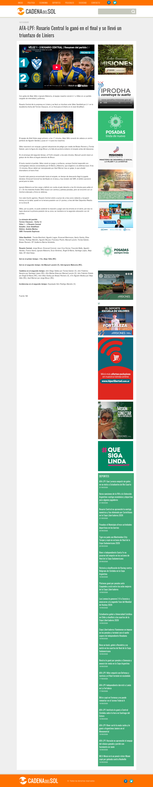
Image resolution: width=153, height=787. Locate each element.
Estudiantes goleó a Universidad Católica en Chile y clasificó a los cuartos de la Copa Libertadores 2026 (115, 617)
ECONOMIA (43, 2)
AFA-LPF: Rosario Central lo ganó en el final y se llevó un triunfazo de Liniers (70, 31)
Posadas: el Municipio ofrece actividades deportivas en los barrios (115, 526)
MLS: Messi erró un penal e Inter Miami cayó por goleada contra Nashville (114, 757)
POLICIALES (69, 2)
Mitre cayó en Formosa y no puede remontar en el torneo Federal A (112, 699)
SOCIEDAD (83, 2)
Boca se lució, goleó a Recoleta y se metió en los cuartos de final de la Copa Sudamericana (115, 648)
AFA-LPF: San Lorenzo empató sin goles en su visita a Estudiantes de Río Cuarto (115, 483)
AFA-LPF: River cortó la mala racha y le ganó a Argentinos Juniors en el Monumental (114, 728)
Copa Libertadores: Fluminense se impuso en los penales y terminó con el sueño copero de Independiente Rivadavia (115, 632)
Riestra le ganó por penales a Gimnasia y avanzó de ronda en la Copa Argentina (115, 662)
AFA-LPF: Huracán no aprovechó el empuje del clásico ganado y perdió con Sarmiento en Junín (115, 743)
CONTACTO (95, 2)
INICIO (20, 2)
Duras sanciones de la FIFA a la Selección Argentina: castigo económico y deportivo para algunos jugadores (116, 496)
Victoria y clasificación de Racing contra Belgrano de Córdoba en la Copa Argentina (115, 570)
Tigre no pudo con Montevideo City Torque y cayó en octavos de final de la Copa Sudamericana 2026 (114, 540)
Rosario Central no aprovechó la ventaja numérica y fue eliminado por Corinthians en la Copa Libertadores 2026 (115, 512)
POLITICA (31, 2)
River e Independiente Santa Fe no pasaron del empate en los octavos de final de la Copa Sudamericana (114, 555)
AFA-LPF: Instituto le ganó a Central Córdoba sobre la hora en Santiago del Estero (114, 712)
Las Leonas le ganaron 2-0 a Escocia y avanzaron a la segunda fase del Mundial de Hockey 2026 (115, 601)
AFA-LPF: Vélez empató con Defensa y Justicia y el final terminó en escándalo (114, 674)
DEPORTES (56, 2)
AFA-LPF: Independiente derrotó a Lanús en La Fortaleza (115, 687)
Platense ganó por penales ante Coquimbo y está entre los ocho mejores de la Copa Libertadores (115, 586)
